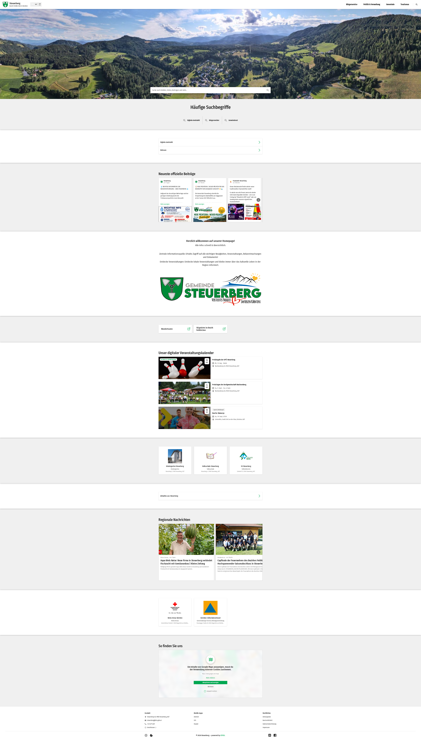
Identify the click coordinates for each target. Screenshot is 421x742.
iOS (195, 720)
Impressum (266, 727)
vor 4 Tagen (172, 557)
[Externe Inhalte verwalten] (151, 735)
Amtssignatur (267, 717)
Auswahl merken (212, 691)
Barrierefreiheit (267, 720)
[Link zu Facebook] (275, 735)
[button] (236, 212)
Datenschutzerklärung (269, 724)
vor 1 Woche (229, 557)
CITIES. (222, 735)
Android (196, 717)
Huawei (196, 724)
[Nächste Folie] (258, 200)
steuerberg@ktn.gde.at (154, 720)
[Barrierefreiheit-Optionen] (146, 735)
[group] (210, 200)
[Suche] (416, 4)
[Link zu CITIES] (269, 735)
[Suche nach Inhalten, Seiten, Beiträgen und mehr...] (268, 90)
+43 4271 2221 (151, 724)
